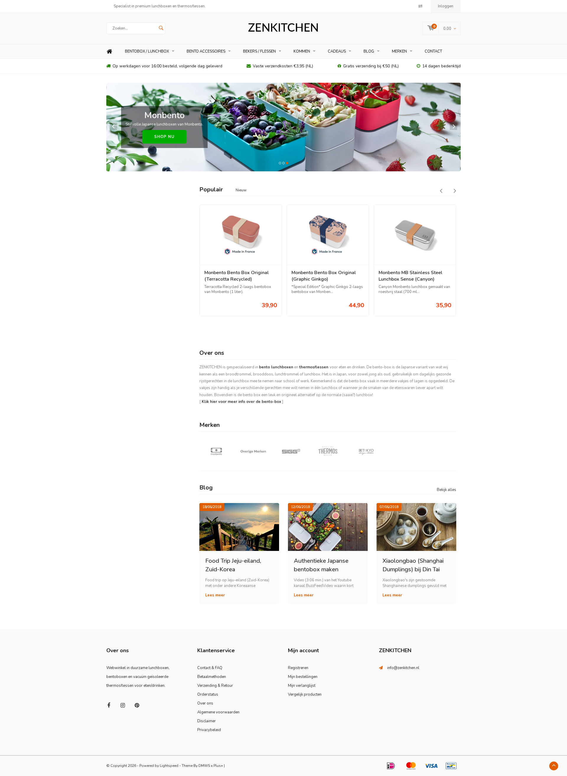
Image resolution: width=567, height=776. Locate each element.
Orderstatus (207, 694)
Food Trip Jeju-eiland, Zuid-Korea (233, 565)
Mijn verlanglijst (301, 685)
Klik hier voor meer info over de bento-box (241, 401)
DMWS (204, 765)
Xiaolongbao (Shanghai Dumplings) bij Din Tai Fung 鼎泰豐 (413, 565)
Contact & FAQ (209, 668)
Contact (433, 51)
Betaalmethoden (211, 676)
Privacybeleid (209, 730)
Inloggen (445, 6)
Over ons (205, 703)
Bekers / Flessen (259, 51)
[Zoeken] (161, 28)
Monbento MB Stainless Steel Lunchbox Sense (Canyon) (410, 276)
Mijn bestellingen (302, 676)
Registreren (298, 668)
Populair (211, 189)
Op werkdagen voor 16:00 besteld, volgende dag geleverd (167, 66)
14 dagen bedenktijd (441, 66)
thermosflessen (313, 367)
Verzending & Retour (215, 685)
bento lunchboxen (276, 367)
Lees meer (215, 595)
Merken (399, 51)
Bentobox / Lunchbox (147, 51)
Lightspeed (169, 765)
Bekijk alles (446, 489)
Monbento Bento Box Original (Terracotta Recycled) (236, 276)
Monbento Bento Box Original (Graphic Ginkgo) (323, 276)
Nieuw (241, 190)
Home (109, 51)
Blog (369, 51)
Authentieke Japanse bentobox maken (321, 565)
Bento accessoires (206, 51)
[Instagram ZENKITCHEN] (122, 705)
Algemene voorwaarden (218, 712)
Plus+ (218, 765)
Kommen (302, 51)
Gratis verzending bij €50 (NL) (371, 66)
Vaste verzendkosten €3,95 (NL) (283, 66)
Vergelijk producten (305, 694)
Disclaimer (206, 721)
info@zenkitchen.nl (403, 668)
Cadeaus (337, 51)
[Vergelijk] (420, 6)
